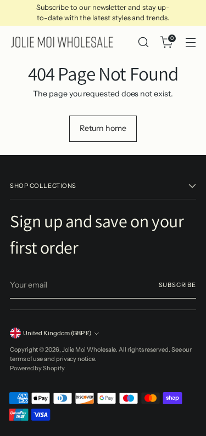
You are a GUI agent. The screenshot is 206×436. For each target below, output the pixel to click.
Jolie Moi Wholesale (89, 349)
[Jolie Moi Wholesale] (62, 42)
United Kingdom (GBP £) (57, 333)
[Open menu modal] (190, 42)
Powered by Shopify (37, 368)
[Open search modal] (143, 42)
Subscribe (177, 285)
